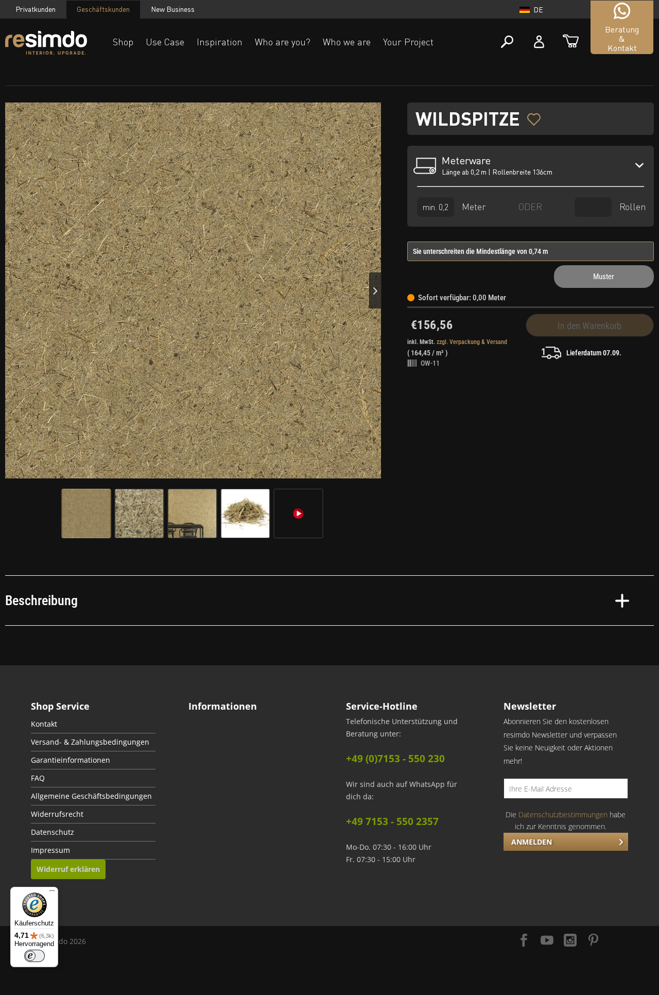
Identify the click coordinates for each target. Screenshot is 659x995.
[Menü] (52, 893)
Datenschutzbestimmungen (563, 814)
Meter (472, 206)
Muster (603, 276)
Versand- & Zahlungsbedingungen (90, 742)
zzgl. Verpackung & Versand (472, 342)
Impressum (50, 850)
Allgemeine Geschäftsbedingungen (91, 796)
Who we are (347, 41)
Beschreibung (41, 600)
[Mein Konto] (539, 42)
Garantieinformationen (70, 760)
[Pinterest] (593, 941)
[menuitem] (93, 724)
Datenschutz (52, 832)
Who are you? (282, 41)
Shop (123, 41)
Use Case (165, 41)
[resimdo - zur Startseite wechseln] (46, 43)
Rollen (631, 206)
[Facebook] (523, 941)
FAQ (38, 778)
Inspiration (219, 41)
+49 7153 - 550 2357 (392, 821)
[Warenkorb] (571, 42)
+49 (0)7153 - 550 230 (395, 758)
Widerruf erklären (68, 869)
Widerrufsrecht (57, 814)
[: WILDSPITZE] (86, 513)
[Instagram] (570, 941)
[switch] (34, 956)
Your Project (408, 41)
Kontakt (44, 724)
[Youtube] (547, 941)
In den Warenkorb (589, 325)
